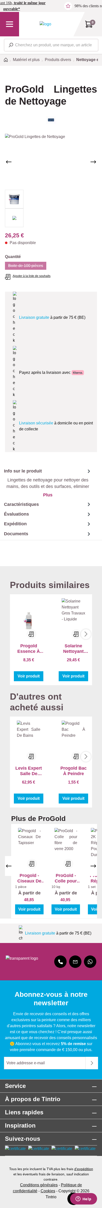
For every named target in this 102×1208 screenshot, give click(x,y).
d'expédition (83, 1169)
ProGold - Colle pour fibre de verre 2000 (66, 878)
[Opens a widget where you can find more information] (83, 1199)
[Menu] (9, 24)
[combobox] (51, 45)
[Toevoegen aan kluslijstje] (31, 634)
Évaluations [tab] (16, 514)
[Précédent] (8, 162)
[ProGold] (51, 120)
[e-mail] (75, 961)
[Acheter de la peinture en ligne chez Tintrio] (45, 24)
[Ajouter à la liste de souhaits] (32, 864)
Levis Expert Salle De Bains (28, 771)
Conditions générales (39, 1185)
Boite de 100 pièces (27, 267)
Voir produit (29, 676)
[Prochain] (93, 162)
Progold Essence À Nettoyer (28, 648)
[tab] (46, 482)
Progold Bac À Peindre (73, 771)
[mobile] (60, 961)
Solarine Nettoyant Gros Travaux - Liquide (73, 648)
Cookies (48, 1191)
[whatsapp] (90, 961)
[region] (51, 180)
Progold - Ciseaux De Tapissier (29, 878)
